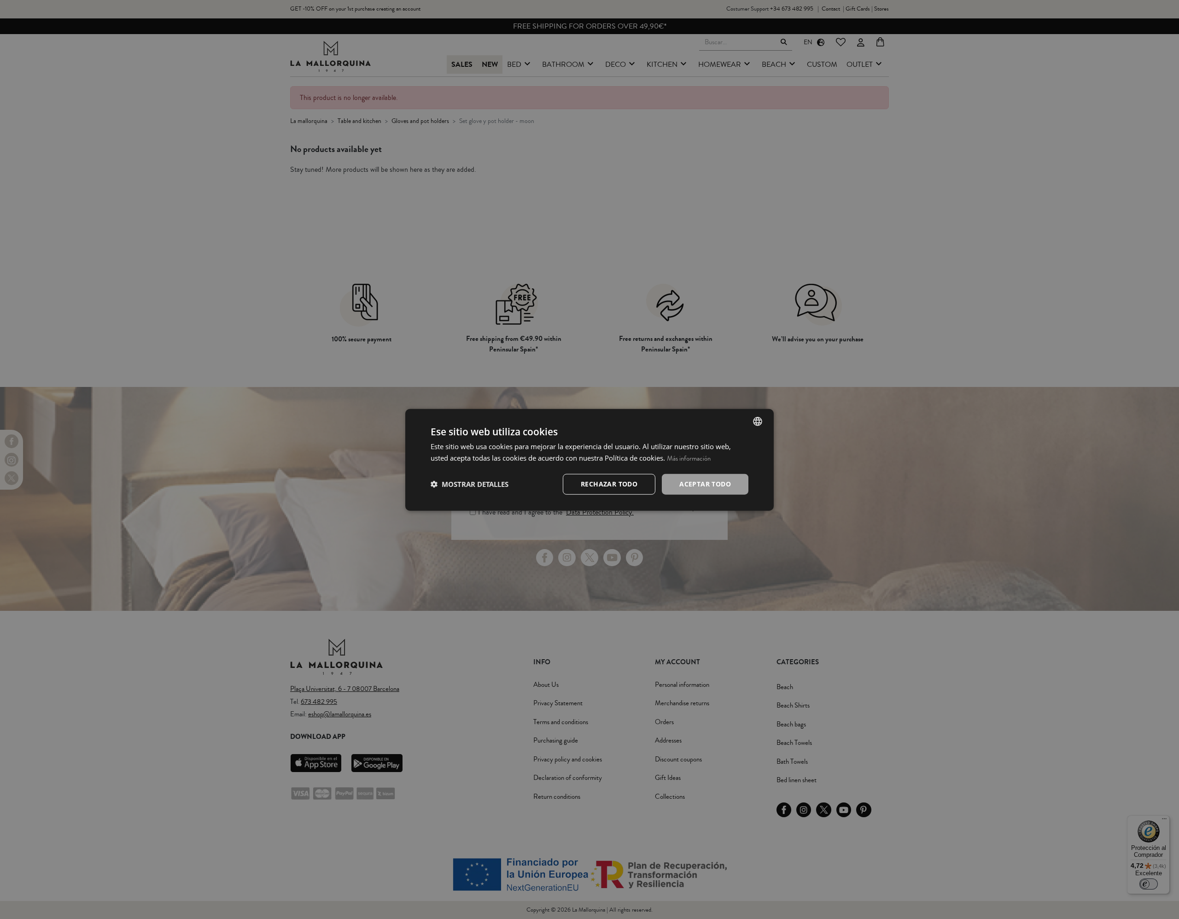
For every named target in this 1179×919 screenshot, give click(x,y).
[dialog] (589, 459)
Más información (689, 458)
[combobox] (757, 421)
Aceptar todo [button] (705, 483)
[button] (469, 484)
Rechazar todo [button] (609, 483)
